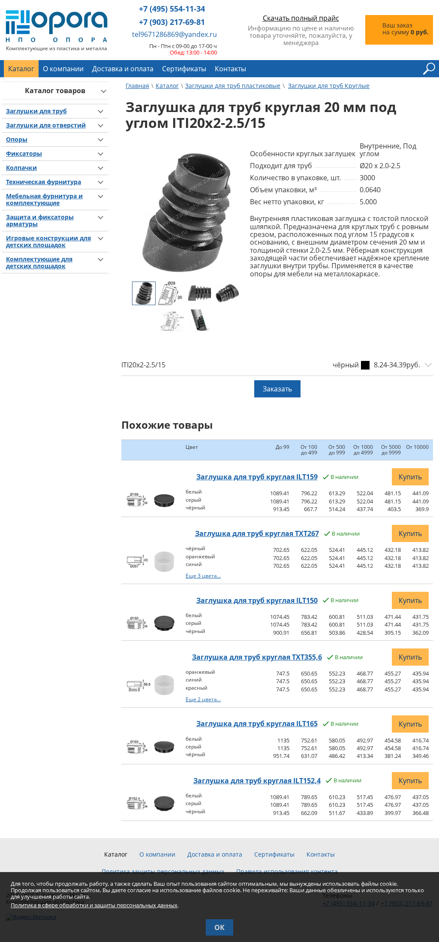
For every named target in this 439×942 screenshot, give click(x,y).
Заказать (277, 389)
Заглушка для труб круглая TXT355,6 (257, 657)
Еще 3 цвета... (203, 575)
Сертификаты (184, 68)
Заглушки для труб (36, 111)
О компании (63, 68)
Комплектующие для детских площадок (39, 263)
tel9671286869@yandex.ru (174, 34)
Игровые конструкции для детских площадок (48, 241)
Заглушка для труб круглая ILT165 (257, 723)
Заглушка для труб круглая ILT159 (257, 477)
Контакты (230, 68)
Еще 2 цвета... (203, 699)
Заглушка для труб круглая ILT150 (257, 600)
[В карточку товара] (138, 507)
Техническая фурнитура (43, 182)
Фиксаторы (24, 153)
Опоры (16, 139)
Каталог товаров (55, 90)
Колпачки (21, 167)
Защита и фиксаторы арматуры (40, 220)
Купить (410, 477)
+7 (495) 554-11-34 (172, 8)
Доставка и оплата (122, 68)
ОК (219, 927)
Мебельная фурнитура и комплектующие (44, 199)
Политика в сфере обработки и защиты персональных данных (94, 905)
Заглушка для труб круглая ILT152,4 (257, 780)
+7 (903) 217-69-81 (172, 22)
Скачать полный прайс (301, 18)
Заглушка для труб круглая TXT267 (257, 533)
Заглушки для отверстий (46, 125)
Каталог (21, 68)
